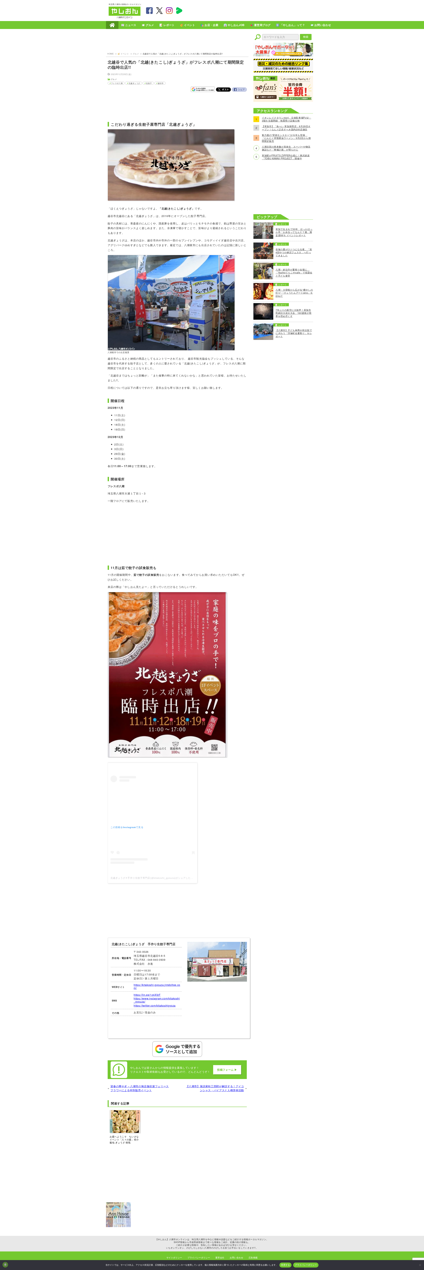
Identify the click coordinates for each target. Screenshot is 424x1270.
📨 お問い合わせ (320, 25)
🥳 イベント (187, 25)
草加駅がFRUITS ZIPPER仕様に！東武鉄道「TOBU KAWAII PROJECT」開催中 (286, 157)
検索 (305, 36)
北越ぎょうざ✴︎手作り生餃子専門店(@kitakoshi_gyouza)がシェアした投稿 (153, 878)
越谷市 (161, 83)
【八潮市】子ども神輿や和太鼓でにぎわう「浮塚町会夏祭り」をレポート (294, 333)
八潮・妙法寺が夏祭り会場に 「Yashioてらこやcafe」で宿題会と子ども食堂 (294, 272)
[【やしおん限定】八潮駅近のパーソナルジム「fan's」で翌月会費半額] (283, 101)
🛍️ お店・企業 (209, 25)
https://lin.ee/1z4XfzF (147, 994)
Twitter (223, 89)
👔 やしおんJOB (234, 25)
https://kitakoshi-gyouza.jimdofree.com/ (157, 986)
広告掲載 (253, 1257)
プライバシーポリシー (198, 1257)
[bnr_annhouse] (118, 1226)
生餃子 (149, 83)
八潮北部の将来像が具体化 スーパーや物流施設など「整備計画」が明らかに (286, 148)
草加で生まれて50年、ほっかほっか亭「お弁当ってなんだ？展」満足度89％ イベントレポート (294, 232)
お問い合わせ (236, 1257)
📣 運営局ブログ (260, 25)
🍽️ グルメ (148, 25)
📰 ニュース (128, 25)
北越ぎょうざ (134, 83)
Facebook (239, 89)
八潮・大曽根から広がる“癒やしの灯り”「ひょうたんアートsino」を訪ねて (294, 292)
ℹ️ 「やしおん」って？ (290, 25)
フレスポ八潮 (117, 83)
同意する (285, 1265)
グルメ (136, 53)
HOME (112, 25)
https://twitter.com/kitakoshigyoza (155, 1005)
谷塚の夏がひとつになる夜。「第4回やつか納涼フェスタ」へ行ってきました (294, 252)
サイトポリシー (174, 1257)
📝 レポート (167, 25)
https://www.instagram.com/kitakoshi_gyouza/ (157, 1000)
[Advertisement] (255, 10)
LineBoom (179, 10)
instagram (169, 10)
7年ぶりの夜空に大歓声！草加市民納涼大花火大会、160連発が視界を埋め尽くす (293, 313)
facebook (149, 10)
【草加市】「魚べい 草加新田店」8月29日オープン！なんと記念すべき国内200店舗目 (286, 128)
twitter (159, 10)
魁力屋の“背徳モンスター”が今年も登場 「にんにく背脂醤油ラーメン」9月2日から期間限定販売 (286, 138)
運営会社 (219, 1257)
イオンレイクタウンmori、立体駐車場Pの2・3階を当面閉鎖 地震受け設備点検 (286, 119)
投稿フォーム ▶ (227, 1070)
